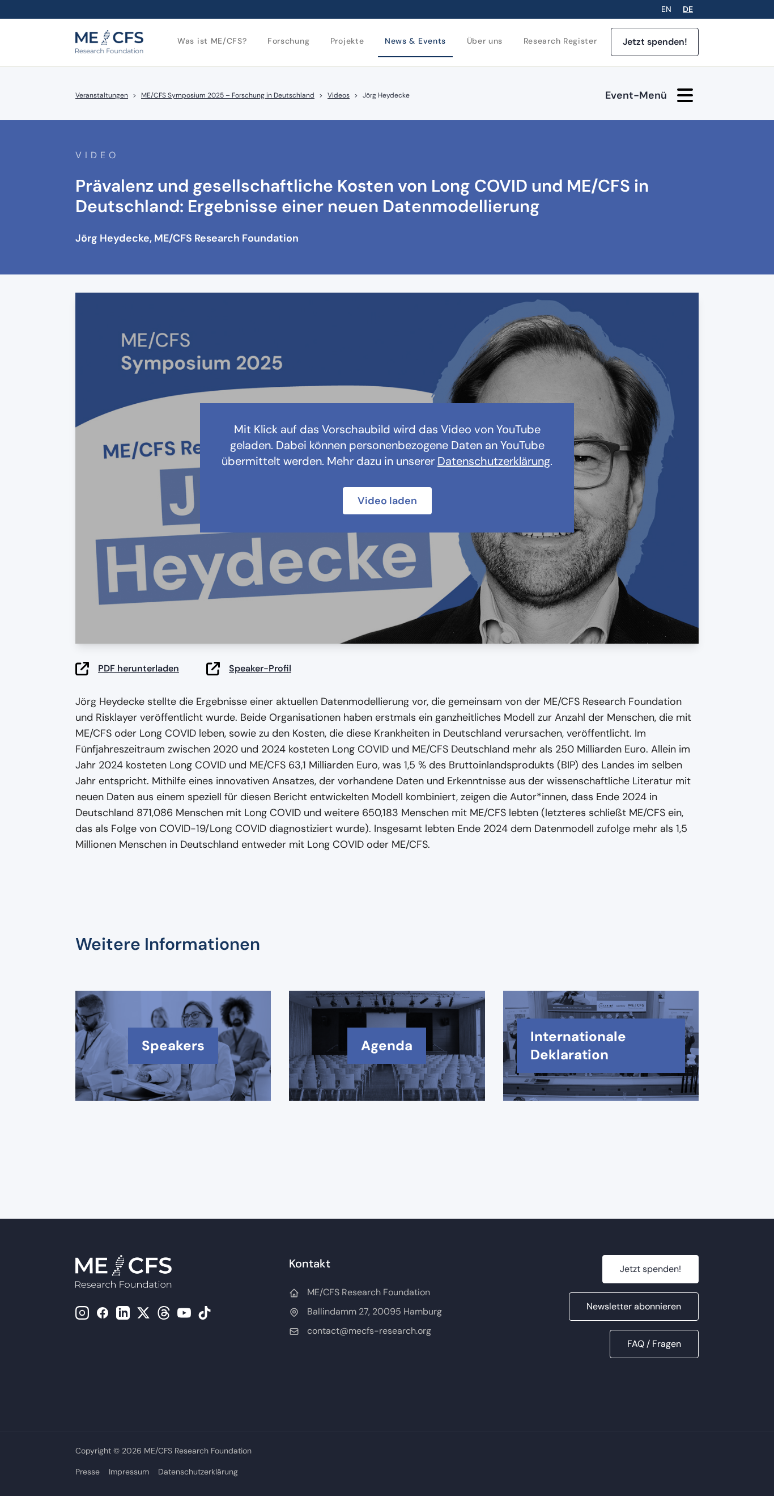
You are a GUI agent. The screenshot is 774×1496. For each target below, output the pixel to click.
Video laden (387, 501)
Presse (87, 1472)
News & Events (415, 41)
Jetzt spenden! (655, 42)
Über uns (485, 41)
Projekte (347, 41)
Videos (339, 95)
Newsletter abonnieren (633, 1306)
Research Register (560, 41)
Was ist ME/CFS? (212, 41)
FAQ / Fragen (654, 1344)
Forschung (288, 41)
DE (688, 9)
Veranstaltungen (101, 95)
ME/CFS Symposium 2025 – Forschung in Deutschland (227, 95)
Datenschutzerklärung (493, 461)
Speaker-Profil (260, 668)
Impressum (129, 1472)
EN (666, 9)
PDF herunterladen (138, 668)
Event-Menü (636, 95)
